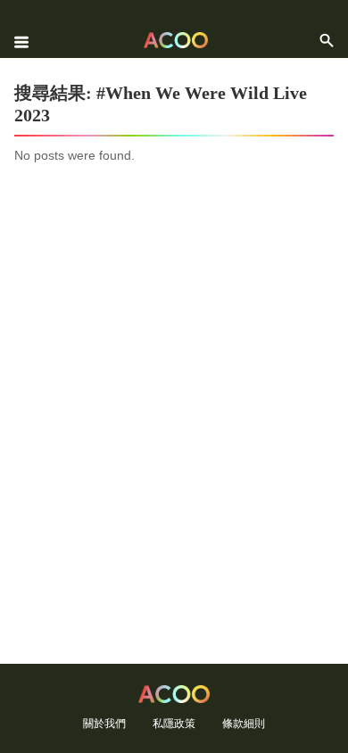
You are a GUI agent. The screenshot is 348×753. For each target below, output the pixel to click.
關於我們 (104, 723)
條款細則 (243, 723)
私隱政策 (174, 723)
